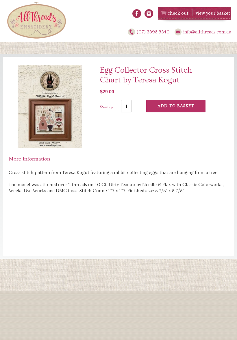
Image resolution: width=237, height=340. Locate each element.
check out (178, 13)
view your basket (213, 13)
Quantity (106, 107)
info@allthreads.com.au (207, 32)
